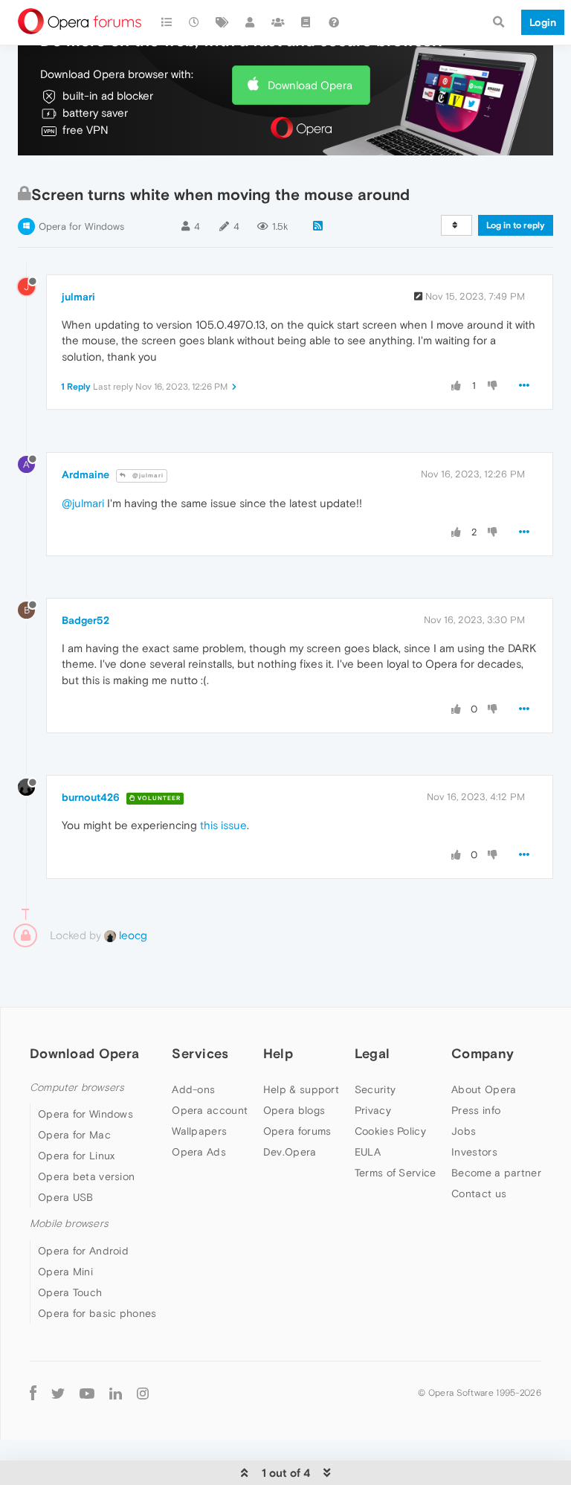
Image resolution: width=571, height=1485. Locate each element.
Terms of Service (395, 1173)
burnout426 (91, 797)
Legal (372, 1053)
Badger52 (85, 620)
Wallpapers (199, 1131)
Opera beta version (86, 1176)
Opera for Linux (76, 1156)
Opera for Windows (81, 226)
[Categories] (166, 22)
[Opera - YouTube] (87, 1393)
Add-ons (193, 1089)
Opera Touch (70, 1292)
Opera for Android (83, 1251)
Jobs (463, 1131)
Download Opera (310, 85)
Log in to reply (515, 225)
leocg (131, 935)
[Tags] (222, 22)
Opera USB (66, 1197)
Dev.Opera (290, 1152)
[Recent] (195, 22)
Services (200, 1053)
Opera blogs (294, 1110)
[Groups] (278, 22)
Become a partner (496, 1173)
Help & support (301, 1089)
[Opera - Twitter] (58, 1393)
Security (375, 1089)
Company (482, 1053)
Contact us (478, 1193)
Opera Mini (65, 1272)
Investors (474, 1152)
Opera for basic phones (97, 1313)
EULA (368, 1152)
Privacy (373, 1110)
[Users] (250, 22)
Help (278, 1053)
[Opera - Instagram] (142, 1393)
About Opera (483, 1089)
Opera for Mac (74, 1135)
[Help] (334, 22)
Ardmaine (85, 474)
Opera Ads (199, 1152)
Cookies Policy (390, 1131)
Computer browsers (77, 1087)
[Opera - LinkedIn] (115, 1393)
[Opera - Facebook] (33, 1393)
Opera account (210, 1110)
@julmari (147, 475)
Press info (475, 1110)
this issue (223, 825)
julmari (78, 297)
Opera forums (297, 1131)
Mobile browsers (69, 1223)
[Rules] (306, 22)
